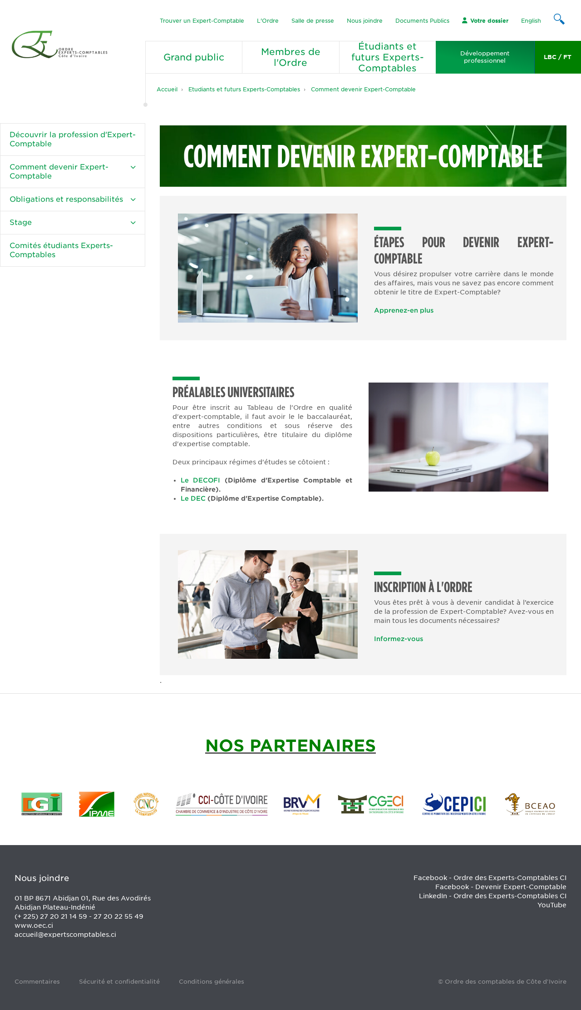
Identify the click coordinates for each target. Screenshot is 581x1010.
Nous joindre (365, 20)
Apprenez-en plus (403, 310)
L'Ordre (268, 20)
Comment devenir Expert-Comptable (363, 89)
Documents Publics (422, 20)
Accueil (167, 89)
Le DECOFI (201, 480)
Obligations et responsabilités (66, 199)
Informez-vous (398, 638)
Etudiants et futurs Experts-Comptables (244, 89)
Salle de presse (312, 20)
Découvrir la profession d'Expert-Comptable (73, 139)
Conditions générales (211, 981)
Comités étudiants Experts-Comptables (61, 250)
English (531, 20)
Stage (21, 222)
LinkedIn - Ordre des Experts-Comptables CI (492, 896)
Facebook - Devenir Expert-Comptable (500, 887)
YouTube (551, 905)
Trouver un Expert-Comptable (202, 20)
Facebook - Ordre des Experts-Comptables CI (490, 877)
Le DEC (194, 498)
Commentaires (37, 981)
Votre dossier (489, 20)
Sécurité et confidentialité (119, 981)
